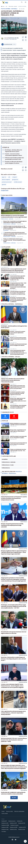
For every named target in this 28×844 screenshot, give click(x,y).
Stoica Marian (24, 494)
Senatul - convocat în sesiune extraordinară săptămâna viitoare (13, 154)
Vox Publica (4, 831)
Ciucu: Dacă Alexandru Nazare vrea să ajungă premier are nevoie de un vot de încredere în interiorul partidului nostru (18, 352)
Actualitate (5, 230)
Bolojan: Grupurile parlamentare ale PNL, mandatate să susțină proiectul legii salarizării (12, 525)
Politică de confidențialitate (19, 811)
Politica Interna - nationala (13, 6)
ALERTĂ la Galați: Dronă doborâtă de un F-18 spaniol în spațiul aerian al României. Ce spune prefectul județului (15, 228)
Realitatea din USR (5, 823)
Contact (3, 811)
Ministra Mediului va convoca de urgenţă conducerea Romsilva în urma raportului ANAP (14, 216)
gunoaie (4, 184)
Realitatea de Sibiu (13, 829)
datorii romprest (6, 179)
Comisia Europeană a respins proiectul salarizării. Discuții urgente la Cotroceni (17, 393)
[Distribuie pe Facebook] (26, 37)
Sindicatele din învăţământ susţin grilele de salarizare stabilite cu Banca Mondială (13, 793)
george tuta (15, 179)
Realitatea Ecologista (14, 825)
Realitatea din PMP (5, 827)
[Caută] (21, 2)
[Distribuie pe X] (26, 40)
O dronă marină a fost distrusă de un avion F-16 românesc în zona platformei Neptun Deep (18, 293)
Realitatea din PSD (22, 827)
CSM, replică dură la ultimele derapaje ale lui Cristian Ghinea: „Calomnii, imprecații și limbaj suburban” (13, 713)
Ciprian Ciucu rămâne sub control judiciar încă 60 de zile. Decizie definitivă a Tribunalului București (12, 380)
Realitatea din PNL (13, 38)
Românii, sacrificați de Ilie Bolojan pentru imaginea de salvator (13, 162)
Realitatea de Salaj (5, 829)
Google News (4, 190)
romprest (14, 177)
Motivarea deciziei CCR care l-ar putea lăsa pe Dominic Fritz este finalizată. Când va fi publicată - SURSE (14, 740)
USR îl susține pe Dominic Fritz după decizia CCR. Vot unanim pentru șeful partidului (17, 387)
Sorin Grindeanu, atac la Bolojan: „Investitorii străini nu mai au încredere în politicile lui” (18, 407)
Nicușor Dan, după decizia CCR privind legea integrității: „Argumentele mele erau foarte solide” (18, 400)
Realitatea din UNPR (13, 827)
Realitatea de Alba (21, 829)
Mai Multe (14, 797)
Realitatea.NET (4, 821)
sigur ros (4, 177)
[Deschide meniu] (25, 2)
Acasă (3, 6)
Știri (6, 6)
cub (9, 177)
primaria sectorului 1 (7, 182)
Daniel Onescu (24, 521)
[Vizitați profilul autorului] (2, 38)
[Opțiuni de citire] (25, 841)
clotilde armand (18, 182)
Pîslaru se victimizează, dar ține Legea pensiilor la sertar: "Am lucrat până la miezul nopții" (14, 240)
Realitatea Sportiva (11, 821)
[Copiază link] (23, 37)
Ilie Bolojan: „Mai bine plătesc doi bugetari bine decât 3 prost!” (13, 150)
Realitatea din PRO (21, 823)
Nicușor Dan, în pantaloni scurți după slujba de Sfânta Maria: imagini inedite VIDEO (15, 222)
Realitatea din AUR (13, 823)
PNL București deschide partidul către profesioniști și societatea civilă (14, 158)
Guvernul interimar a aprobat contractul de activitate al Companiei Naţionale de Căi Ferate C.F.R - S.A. (17, 278)
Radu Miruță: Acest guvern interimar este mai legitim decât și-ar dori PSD (13, 632)
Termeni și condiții (9, 811)
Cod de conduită (5, 813)
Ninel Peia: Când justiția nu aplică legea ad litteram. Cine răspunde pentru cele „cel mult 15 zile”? (13, 659)
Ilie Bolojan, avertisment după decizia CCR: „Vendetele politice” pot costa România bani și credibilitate (18, 299)
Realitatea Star (19, 821)
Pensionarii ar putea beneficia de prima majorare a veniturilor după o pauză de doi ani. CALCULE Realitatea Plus (15, 234)
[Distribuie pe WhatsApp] (23, 40)
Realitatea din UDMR (5, 825)
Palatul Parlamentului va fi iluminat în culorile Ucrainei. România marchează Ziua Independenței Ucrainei (14, 498)
